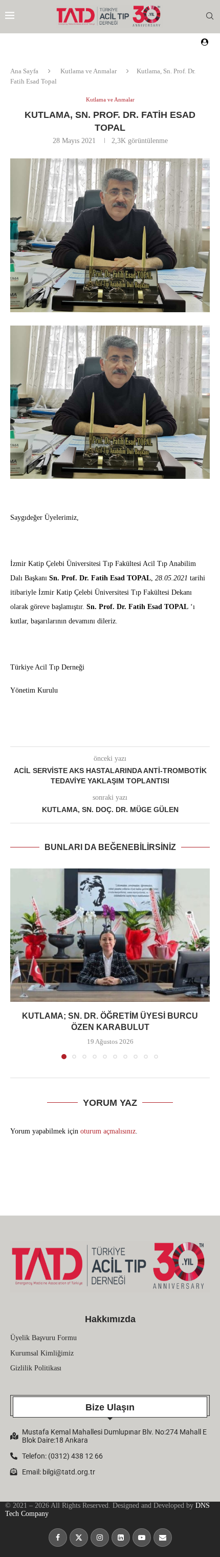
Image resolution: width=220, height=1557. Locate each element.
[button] (19, 963)
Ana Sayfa (24, 71)
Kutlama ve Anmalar (88, 71)
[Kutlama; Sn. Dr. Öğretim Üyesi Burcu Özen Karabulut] (110, 935)
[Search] (210, 16)
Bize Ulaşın (110, 1407)
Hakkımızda (110, 1319)
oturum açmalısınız (108, 1131)
